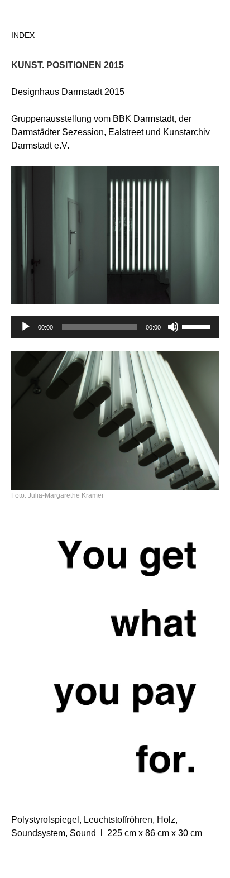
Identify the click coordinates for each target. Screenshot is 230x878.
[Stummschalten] (173, 326)
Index (23, 35)
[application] (115, 327)
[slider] (197, 326)
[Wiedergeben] (25, 326)
